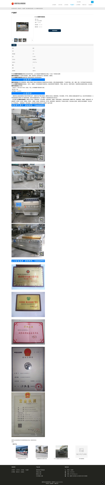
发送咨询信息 (54, 30)
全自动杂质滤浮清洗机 (22, 458)
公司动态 (22, 469)
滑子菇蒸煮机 (81, 458)
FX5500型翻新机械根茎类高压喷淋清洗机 (61, 458)
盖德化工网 (56, 483)
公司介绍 (18, 469)
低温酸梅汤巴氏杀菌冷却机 (42, 458)
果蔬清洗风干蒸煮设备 (40, 469)
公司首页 (13, 469)
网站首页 (19, 8)
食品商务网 (51, 483)
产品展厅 (23, 8)
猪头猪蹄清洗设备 (29, 8)
